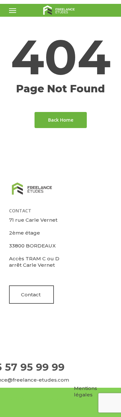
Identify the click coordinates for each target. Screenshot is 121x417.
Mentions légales (85, 391)
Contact (31, 295)
